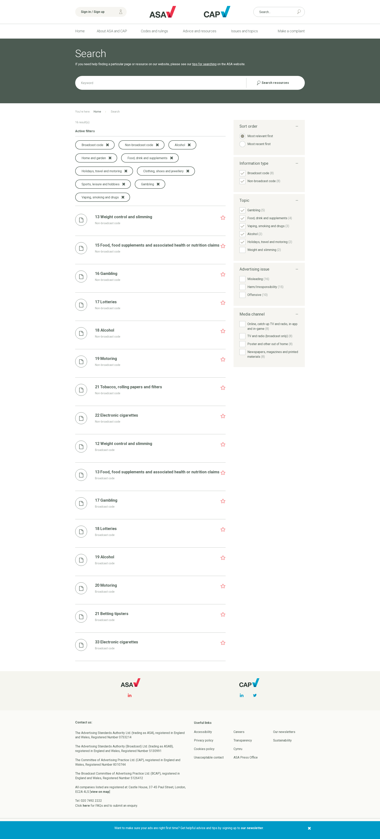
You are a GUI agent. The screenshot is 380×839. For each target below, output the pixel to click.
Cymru (238, 749)
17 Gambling (106, 500)
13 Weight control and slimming (123, 216)
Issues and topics (244, 31)
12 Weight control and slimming (123, 443)
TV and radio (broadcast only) (269, 336)
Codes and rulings (154, 31)
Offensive (257, 295)
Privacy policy (203, 740)
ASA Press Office (246, 757)
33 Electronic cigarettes (116, 642)
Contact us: (83, 722)
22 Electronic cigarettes (116, 415)
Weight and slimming (264, 250)
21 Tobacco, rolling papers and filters (128, 387)
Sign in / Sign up (92, 12)
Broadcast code (260, 173)
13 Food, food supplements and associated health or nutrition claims (157, 472)
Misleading (258, 279)
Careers (239, 732)
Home (80, 31)
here (86, 805)
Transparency (243, 740)
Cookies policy (204, 749)
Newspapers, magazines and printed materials (272, 354)
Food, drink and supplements (269, 218)
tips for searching (204, 64)
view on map (100, 792)
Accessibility (203, 732)
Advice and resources (199, 31)
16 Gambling (106, 273)
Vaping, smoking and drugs (268, 226)
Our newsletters (284, 732)
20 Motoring (106, 585)
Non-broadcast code (263, 181)
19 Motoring (106, 358)
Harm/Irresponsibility (265, 287)
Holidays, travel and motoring (269, 242)
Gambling (256, 210)
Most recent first (259, 144)
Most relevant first (260, 136)
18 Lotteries (106, 528)
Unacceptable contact (209, 757)
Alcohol (254, 234)
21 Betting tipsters (111, 613)
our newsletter (252, 828)
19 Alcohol (104, 557)
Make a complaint (291, 31)
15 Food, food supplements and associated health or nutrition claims (157, 245)
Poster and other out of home (270, 344)
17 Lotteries (106, 301)
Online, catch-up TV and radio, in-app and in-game (272, 326)
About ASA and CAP (112, 31)
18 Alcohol (104, 330)
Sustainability (282, 740)
